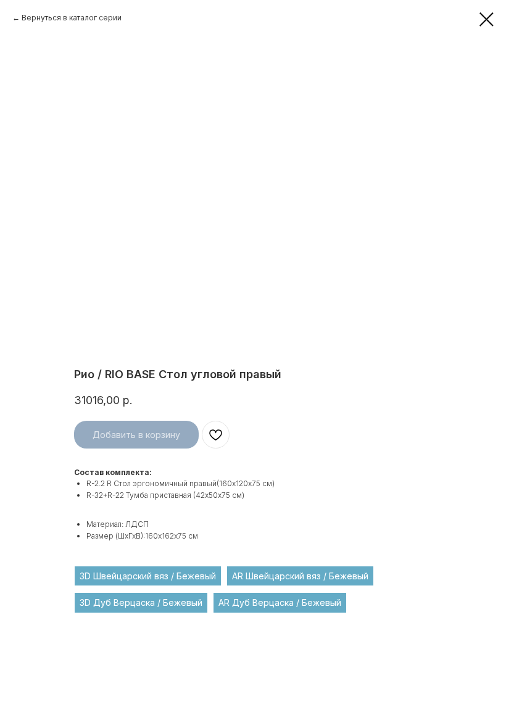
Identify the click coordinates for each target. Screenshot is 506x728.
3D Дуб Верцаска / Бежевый (141, 602)
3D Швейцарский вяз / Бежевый (148, 576)
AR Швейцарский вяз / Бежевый (300, 576)
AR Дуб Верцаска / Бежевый (279, 602)
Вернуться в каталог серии (72, 17)
